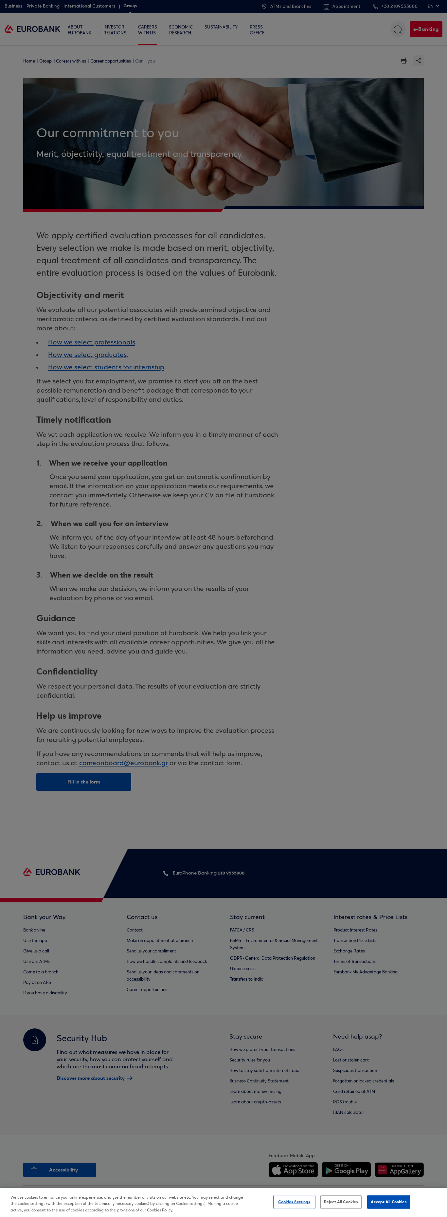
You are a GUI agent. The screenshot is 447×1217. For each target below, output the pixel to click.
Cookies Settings (294, 1201)
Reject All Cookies (341, 1201)
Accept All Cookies (388, 1201)
